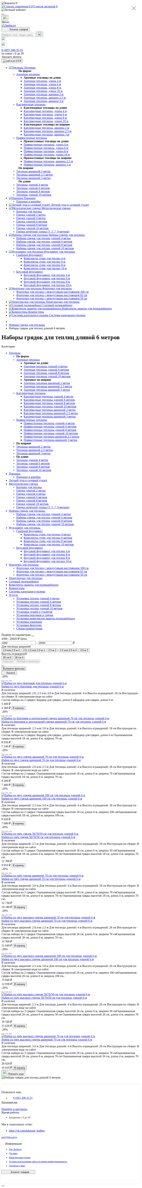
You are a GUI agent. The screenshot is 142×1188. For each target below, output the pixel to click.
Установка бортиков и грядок (34, 615)
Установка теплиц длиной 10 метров (39, 608)
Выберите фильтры (28, 661)
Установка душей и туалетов (34, 611)
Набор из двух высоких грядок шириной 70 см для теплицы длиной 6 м (46, 920)
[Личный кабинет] (71, 10)
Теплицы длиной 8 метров (33, 466)
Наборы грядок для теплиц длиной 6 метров (44, 517)
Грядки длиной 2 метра (30, 490)
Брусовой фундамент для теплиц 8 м (47, 557)
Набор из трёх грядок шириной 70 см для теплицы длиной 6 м (40, 878)
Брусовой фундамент (29, 547)
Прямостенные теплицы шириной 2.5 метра (51, 436)
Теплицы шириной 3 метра (33, 453)
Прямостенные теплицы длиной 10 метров (51, 433)
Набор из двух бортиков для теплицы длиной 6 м (32, 686)
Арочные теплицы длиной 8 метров (46, 373)
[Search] (39, 34)
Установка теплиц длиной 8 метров (38, 605)
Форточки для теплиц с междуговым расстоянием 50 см (51, 574)
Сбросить (8, 661)
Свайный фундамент (29, 531)
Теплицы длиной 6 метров (33, 463)
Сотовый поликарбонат (24, 581)
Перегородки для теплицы (25, 578)
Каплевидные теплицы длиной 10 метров (50, 406)
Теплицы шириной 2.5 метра (34, 450)
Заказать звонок (11, 56)
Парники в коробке (28, 477)
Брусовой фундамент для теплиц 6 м (47, 554)
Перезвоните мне (9, 1102)
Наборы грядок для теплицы (27, 324)
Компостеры (17, 588)
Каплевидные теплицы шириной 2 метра (50, 409)
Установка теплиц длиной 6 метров (38, 601)
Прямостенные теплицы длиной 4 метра (49, 423)
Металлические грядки (24, 483)
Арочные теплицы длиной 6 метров (46, 369)
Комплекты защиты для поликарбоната (33, 584)
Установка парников (29, 621)
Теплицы (15, 353)
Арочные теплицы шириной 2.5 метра (48, 386)
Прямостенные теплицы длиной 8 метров (50, 430)
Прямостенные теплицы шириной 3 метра (50, 440)
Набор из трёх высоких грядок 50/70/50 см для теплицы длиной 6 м (44, 997)
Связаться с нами (17, 1165)
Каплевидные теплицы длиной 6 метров (49, 399)
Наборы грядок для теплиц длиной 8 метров (44, 520)
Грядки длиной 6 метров (31, 497)
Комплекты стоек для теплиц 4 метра (47, 534)
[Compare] (10, 680)
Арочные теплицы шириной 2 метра (47, 383)
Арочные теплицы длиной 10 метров (47, 376)
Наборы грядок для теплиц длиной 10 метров (45, 524)
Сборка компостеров (29, 628)
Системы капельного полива (27, 591)
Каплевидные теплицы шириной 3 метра (50, 416)
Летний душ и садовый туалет (28, 480)
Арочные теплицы (28, 359)
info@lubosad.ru (9, 1137)
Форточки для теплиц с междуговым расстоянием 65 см (51, 571)
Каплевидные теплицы (30, 393)
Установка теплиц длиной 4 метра (37, 598)
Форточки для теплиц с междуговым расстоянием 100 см (52, 568)
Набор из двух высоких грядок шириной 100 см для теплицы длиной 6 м (47, 959)
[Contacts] (4, 17)
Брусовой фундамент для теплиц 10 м (47, 561)
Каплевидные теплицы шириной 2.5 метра (51, 413)
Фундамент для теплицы (25, 527)
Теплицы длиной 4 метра (32, 460)
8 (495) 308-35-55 (12, 50)
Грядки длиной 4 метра (30, 493)
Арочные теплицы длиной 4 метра (45, 366)
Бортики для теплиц (29, 487)
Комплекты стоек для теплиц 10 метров (49, 544)
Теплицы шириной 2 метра (33, 446)
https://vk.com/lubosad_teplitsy (27, 1130)
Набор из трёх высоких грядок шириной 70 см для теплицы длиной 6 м (46, 1039)
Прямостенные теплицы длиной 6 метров (50, 426)
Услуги (13, 595)
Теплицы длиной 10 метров (33, 470)
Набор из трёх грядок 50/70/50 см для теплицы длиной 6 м (38, 837)
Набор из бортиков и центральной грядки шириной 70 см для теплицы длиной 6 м (53, 721)
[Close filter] (32, 635)
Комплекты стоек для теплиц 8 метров (48, 541)
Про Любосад (15, 1149)
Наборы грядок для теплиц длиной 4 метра (43, 514)
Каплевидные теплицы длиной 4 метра (48, 396)
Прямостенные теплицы (31, 419)
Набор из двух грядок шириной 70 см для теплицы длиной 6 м (41, 760)
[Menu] (2, 14)
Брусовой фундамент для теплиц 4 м (47, 551)
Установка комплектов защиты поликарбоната (45, 618)
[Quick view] (2, 680)
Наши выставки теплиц (19, 1157)
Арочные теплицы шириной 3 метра (47, 389)
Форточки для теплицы (24, 564)
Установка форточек (29, 625)
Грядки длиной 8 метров (31, 500)
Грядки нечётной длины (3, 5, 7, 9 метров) (42, 507)
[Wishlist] (6, 680)
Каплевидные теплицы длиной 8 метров (49, 403)
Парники (15, 473)
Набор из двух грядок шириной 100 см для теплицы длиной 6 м (41, 798)
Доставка (13, 1153)
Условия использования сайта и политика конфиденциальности (38, 1161)
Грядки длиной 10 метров (32, 504)
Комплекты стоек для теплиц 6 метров (48, 537)
